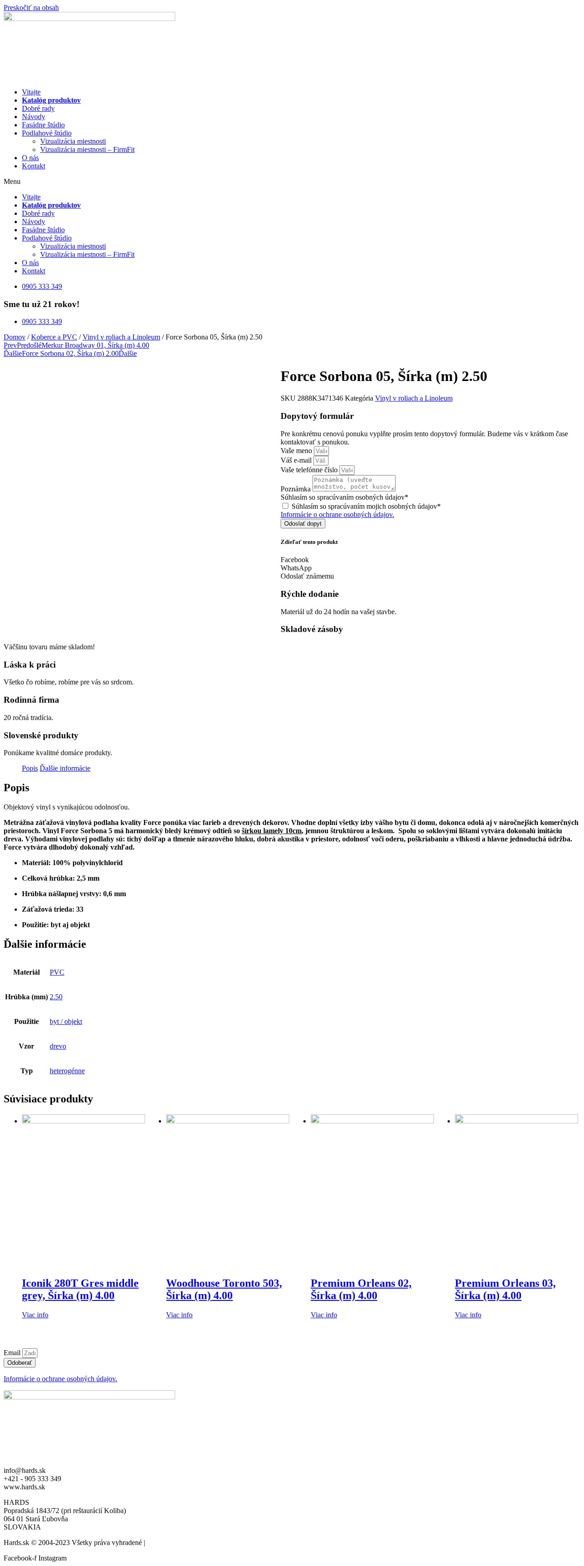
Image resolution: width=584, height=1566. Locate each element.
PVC (57, 972)
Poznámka (297, 489)
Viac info (35, 1315)
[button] (292, 181)
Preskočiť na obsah (31, 7)
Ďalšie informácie (65, 768)
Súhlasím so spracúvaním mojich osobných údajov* (366, 506)
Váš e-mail (297, 460)
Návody (33, 116)
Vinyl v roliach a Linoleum (121, 337)
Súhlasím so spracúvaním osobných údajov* (344, 497)
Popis (30, 768)
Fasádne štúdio (43, 125)
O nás (30, 158)
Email (13, 1353)
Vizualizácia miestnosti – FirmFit (87, 149)
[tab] (30, 768)
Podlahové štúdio (47, 133)
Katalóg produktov (51, 100)
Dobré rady (38, 108)
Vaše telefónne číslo (310, 470)
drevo (58, 1046)
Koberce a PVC (54, 337)
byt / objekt (66, 1021)
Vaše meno (297, 450)
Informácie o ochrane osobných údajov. (337, 514)
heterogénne (67, 1071)
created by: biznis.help (179, 1542)
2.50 (56, 997)
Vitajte (31, 92)
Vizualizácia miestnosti (73, 141)
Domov (15, 337)
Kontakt (33, 166)
